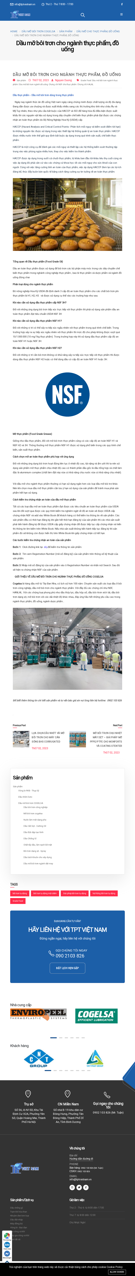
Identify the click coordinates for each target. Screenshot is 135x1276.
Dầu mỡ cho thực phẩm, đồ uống (98, 31)
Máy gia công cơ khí (19, 1235)
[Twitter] (79, 1187)
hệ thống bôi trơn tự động (104, 893)
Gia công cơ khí (17, 1231)
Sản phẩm (65, 31)
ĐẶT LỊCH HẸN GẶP (67, 968)
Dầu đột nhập (16, 1219)
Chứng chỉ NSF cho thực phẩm (63, 84)
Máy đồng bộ (16, 1223)
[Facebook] (122, 4)
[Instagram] (72, 1187)
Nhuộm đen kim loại (19, 1215)
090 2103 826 (70, 956)
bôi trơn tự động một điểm (45, 893)
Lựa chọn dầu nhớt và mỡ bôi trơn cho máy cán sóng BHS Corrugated (48, 737)
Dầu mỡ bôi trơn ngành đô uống (33, 84)
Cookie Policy (115, 1267)
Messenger (7, 1258)
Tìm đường (7, 1240)
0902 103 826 (83, 1171)
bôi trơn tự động (20, 893)
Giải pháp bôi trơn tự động (74, 893)
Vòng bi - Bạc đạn (18, 1227)
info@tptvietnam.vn (24, 4)
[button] (52, 1037)
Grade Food (86, 80)
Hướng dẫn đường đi (81, 1158)
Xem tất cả (15, 1239)
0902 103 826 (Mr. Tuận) (108, 1112)
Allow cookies (117, 1272)
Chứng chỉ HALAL (85, 84)
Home (13, 31)
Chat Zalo (7, 1249)
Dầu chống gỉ (16, 1208)
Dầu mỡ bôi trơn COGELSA (38, 31)
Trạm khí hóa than (18, 1211)
